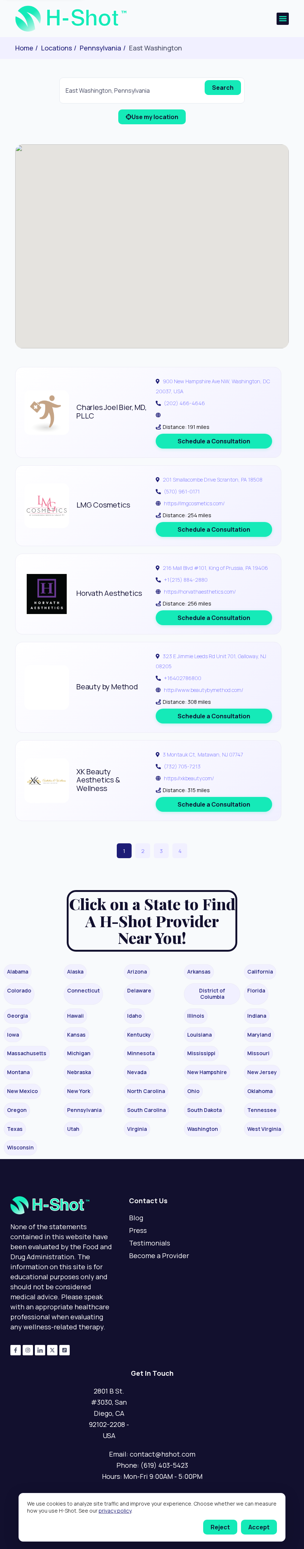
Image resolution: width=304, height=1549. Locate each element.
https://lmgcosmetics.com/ (194, 503)
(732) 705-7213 (182, 766)
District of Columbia (212, 993)
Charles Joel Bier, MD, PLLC (111, 411)
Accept (259, 1527)
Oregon (17, 1109)
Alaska (75, 971)
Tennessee (262, 1109)
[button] (283, 19)
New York (78, 1091)
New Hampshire (207, 1072)
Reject (220, 1527)
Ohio (193, 1091)
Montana (18, 1072)
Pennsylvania (100, 47)
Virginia (137, 1128)
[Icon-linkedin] (40, 1350)
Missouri (258, 1053)
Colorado (19, 990)
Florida (256, 990)
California (260, 971)
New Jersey (262, 1072)
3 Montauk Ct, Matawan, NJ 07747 (203, 754)
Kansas (76, 1034)
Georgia (17, 1015)
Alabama (17, 971)
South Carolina (146, 1109)
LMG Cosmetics (103, 505)
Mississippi (201, 1053)
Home (24, 47)
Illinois (195, 1015)
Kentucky (139, 1034)
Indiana (256, 1015)
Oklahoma (259, 1091)
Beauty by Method (107, 687)
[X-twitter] (52, 1350)
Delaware (139, 990)
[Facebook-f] (15, 1350)
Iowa (13, 1034)
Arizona (137, 971)
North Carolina (146, 1091)
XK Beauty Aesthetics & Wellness (98, 780)
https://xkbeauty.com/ (189, 778)
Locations (56, 47)
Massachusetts (26, 1053)
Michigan (78, 1053)
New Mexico (22, 1091)
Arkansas (199, 971)
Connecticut (83, 990)
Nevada (136, 1072)
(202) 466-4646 (184, 403)
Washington (202, 1128)
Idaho (134, 1015)
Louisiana (199, 1034)
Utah (73, 1128)
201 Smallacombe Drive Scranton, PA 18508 (212, 479)
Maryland (259, 1034)
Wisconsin (20, 1147)
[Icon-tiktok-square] (64, 1350)
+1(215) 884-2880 (186, 579)
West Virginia (264, 1128)
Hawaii (75, 1015)
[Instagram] (28, 1350)
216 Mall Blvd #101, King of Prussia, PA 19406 (215, 567)
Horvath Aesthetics (109, 593)
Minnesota (141, 1053)
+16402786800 (182, 678)
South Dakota (204, 1109)
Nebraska (79, 1072)
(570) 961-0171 (182, 491)
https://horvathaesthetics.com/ (200, 591)
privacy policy (115, 1510)
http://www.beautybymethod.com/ (203, 689)
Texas (15, 1128)
